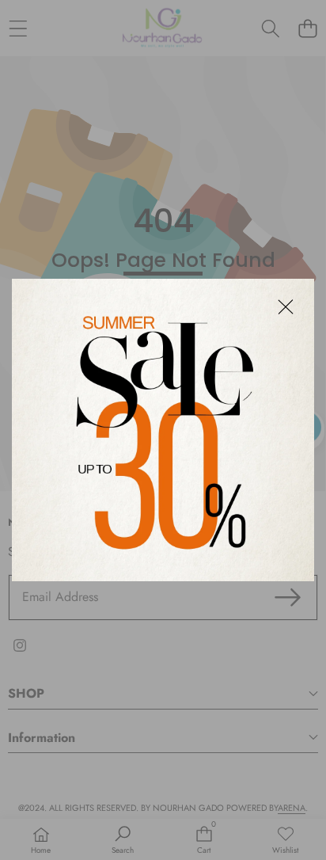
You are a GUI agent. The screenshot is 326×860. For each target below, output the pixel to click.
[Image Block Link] (163, 430)
